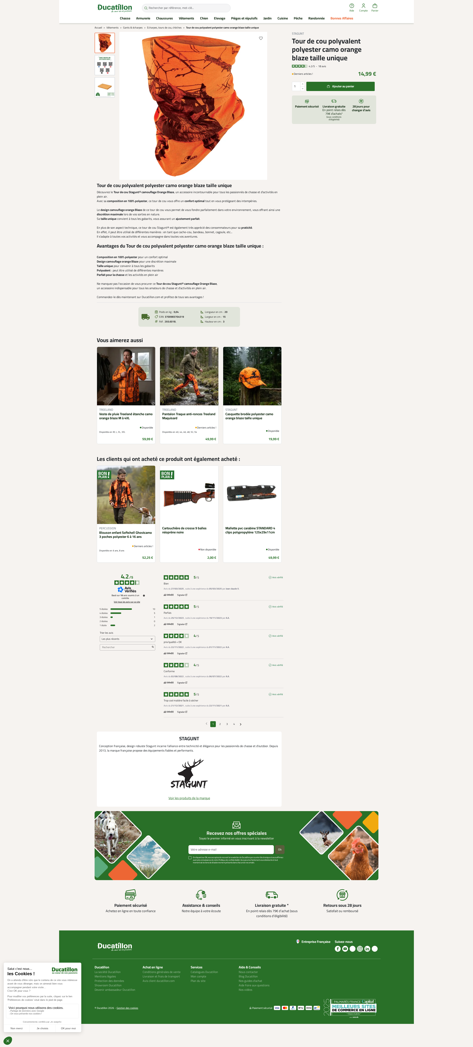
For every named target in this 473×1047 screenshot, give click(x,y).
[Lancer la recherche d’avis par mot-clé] (152, 647)
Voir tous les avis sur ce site (127, 602)
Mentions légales (105, 976)
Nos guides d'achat (250, 981)
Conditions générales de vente (162, 972)
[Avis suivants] (241, 724)
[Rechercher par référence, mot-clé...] (146, 8)
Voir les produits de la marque (189, 798)
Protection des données (109, 981)
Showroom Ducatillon (108, 985)
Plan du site (198, 981)
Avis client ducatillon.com (159, 981)
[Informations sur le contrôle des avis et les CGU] (143, 595)
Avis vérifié (277, 577)
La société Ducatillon (108, 972)
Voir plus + (107, 868)
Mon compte (198, 976)
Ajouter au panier (343, 86)
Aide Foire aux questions (254, 985)
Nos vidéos (245, 990)
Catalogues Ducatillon (204, 972)
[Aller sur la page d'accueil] (114, 8)
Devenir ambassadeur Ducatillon (115, 990)
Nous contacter (248, 972)
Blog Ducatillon (248, 976)
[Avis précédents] (206, 723)
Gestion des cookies (127, 1008)
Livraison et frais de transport (161, 976)
